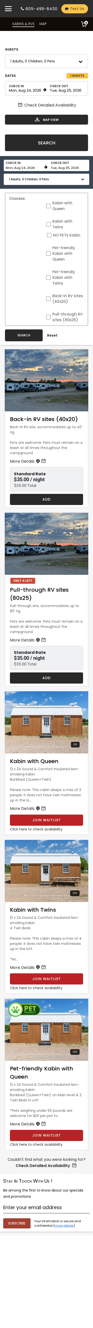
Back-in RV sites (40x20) (67, 298)
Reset (52, 335)
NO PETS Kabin (66, 235)
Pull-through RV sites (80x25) (67, 317)
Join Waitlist (46, 820)
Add (46, 499)
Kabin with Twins (62, 224)
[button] (46, 61)
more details (64, 1225)
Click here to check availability (36, 829)
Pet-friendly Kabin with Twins (63, 277)
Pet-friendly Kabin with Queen (63, 253)
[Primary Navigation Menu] (8, 8)
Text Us (76, 8)
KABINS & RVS (23, 23)
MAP (43, 23)
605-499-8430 (42, 9)
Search (46, 143)
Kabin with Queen (62, 205)
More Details (22, 461)
